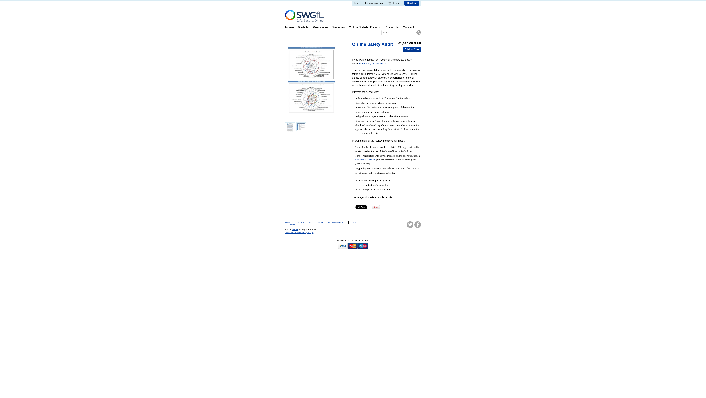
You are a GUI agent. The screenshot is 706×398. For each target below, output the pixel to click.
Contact (408, 27)
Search (292, 225)
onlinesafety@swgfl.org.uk (373, 63)
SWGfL (295, 229)
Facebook (417, 224)
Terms (353, 222)
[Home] (304, 19)
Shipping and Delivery (337, 222)
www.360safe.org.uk (365, 159)
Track (320, 222)
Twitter (410, 224)
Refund (311, 222)
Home (289, 27)
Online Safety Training (365, 27)
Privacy (300, 222)
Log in (357, 3)
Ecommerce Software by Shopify (299, 232)
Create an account (374, 3)
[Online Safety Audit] (313, 81)
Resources (320, 27)
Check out (412, 3)
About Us (392, 27)
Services (338, 27)
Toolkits (303, 27)
